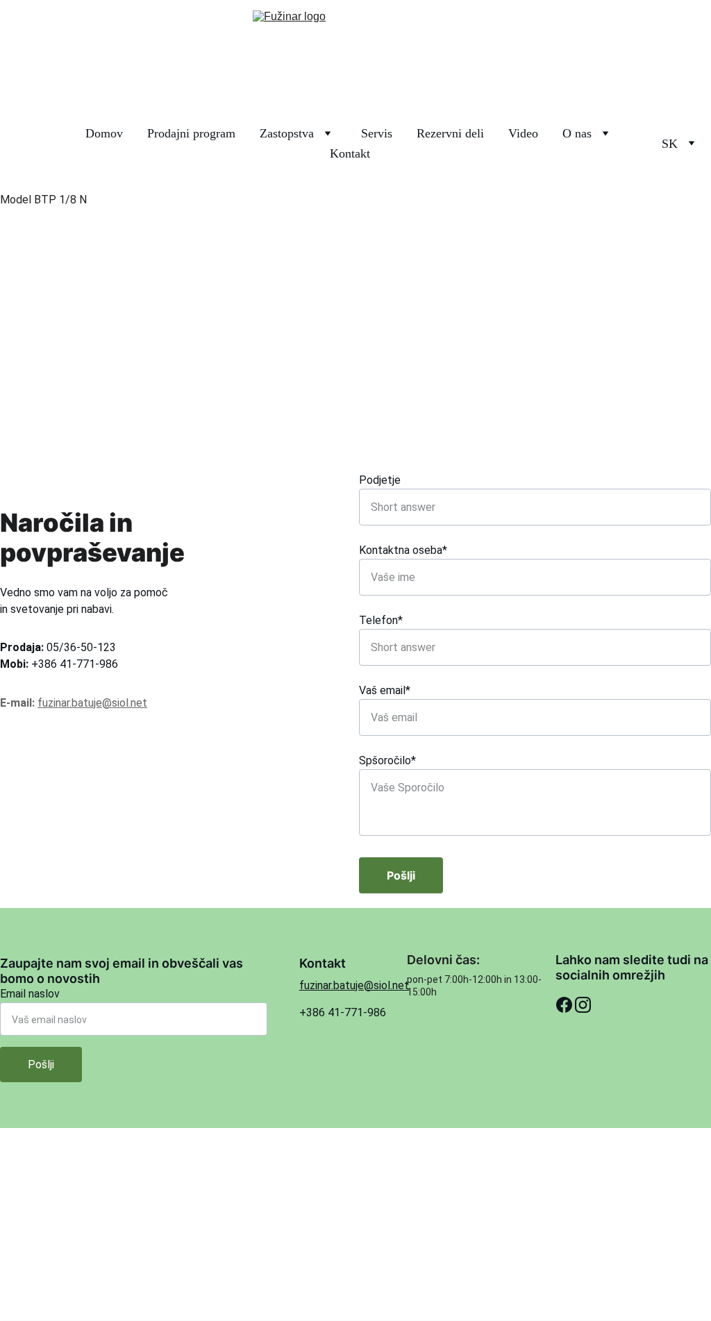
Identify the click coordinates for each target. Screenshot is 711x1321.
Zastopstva (287, 133)
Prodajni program (191, 133)
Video (523, 133)
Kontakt (350, 153)
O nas (577, 133)
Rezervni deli (450, 133)
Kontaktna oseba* (403, 550)
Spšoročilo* (387, 760)
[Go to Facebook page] (564, 1005)
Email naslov (30, 993)
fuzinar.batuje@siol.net (92, 702)
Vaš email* (384, 690)
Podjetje (380, 480)
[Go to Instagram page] (583, 1005)
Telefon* (381, 620)
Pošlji (401, 875)
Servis (376, 133)
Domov (104, 133)
